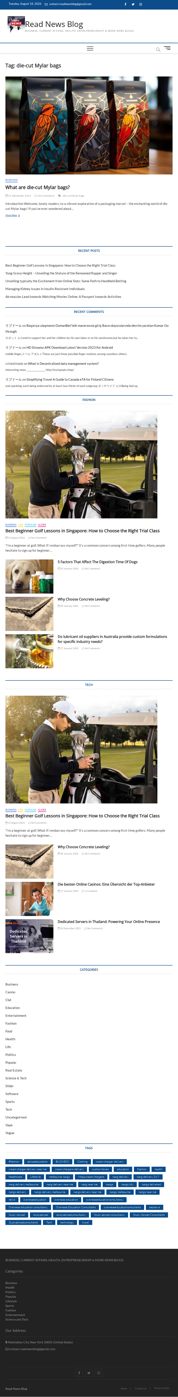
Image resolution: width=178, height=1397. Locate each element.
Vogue (9, 1133)
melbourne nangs (59, 1176)
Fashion (10, 1023)
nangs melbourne (120, 1192)
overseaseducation (34, 1199)
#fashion (14, 1161)
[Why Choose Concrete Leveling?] (29, 614)
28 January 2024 (69, 605)
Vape (9, 1125)
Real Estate (13, 1070)
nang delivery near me (60, 1184)
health (158, 1169)
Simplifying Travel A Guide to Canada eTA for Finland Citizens (70, 379)
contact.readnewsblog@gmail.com (70, 4)
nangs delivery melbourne (49, 1192)
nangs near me (147, 1192)
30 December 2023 (70, 928)
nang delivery (120, 1176)
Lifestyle (35, 1176)
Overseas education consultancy (28, 1207)
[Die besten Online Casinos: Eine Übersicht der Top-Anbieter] (29, 899)
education (123, 1169)
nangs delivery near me (87, 1192)
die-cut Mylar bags (73, 195)
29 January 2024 (69, 568)
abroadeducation (37, 1161)
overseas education (66, 1199)
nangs (109, 1184)
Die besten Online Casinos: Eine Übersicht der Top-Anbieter (106, 884)
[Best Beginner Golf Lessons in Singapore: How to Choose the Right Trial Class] (89, 464)
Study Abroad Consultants (149, 1214)
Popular (30, 524)
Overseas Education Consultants (76, 1207)
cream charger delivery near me (28, 1169)
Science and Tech (16, 1319)
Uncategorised (15, 1117)
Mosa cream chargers (91, 1176)
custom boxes (100, 1169)
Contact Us (141, 1388)
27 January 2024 (69, 648)
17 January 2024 (69, 890)
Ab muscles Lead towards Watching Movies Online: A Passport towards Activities (63, 297)
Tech (8, 1109)
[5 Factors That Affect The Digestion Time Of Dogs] (29, 576)
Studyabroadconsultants (23, 1222)
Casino (10, 992)
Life (20, 524)
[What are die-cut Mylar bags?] (89, 125)
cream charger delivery (110, 1161)
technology (67, 1222)
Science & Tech (15, 1078)
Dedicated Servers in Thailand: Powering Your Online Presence (109, 921)
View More (14, 215)
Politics (10, 1055)
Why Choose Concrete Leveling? (84, 599)
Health (10, 1039)
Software (11, 1094)
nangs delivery (17, 1192)
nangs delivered (151, 1184)
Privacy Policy (161, 1388)
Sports (10, 1101)
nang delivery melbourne (23, 1184)
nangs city (127, 1184)
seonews (154, 1207)
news (12, 1199)
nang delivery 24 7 (148, 1176)
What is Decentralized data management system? (63, 363)
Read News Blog (54, 24)
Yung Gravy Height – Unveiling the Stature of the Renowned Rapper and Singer (61, 273)
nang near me (89, 1184)
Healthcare (15, 1176)
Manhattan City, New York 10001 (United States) (40, 1342)
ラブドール (13, 325)
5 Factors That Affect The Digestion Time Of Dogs (98, 561)
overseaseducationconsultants (122, 1207)
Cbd (8, 1000)
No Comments (45, 195)
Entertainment (15, 1015)
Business (11, 179)
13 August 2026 (16, 537)
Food (8, 1031)
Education (12, 1008)
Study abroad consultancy (109, 1214)
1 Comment (90, 890)
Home (124, 1388)
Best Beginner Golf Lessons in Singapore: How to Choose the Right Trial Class (60, 265)
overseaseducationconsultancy (104, 1199)
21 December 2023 (19, 195)
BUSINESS (62, 1161)
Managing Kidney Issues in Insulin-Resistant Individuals (45, 289)
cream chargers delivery (69, 1169)
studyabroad (40, 1214)
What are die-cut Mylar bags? (37, 187)
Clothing (82, 1161)
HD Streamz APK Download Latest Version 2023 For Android (69, 347)
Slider (42, 524)
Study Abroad (17, 1214)
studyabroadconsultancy (71, 1214)
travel (85, 1222)
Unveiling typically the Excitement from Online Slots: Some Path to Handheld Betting (65, 281)
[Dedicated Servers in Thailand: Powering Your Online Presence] (29, 936)
